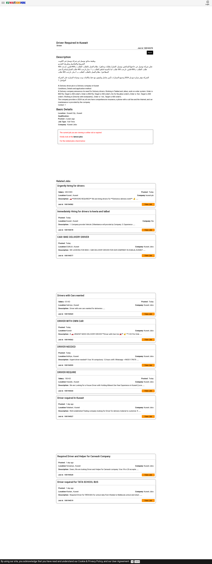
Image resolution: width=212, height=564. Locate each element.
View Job (148, 204)
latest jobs (78, 137)
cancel (137, 561)
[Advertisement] (107, 23)
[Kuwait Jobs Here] (16, 4)
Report (150, 52)
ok (132, 561)
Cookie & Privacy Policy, (91, 561)
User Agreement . (121, 561)
